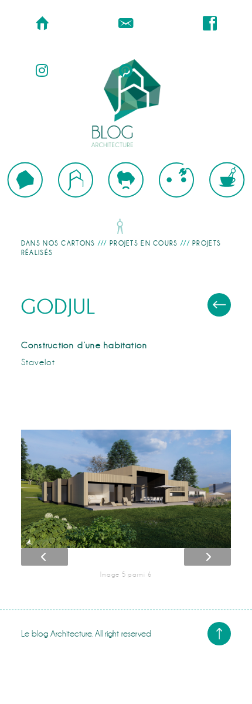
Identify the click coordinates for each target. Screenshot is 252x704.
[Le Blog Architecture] (126, 103)
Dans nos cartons (58, 243)
